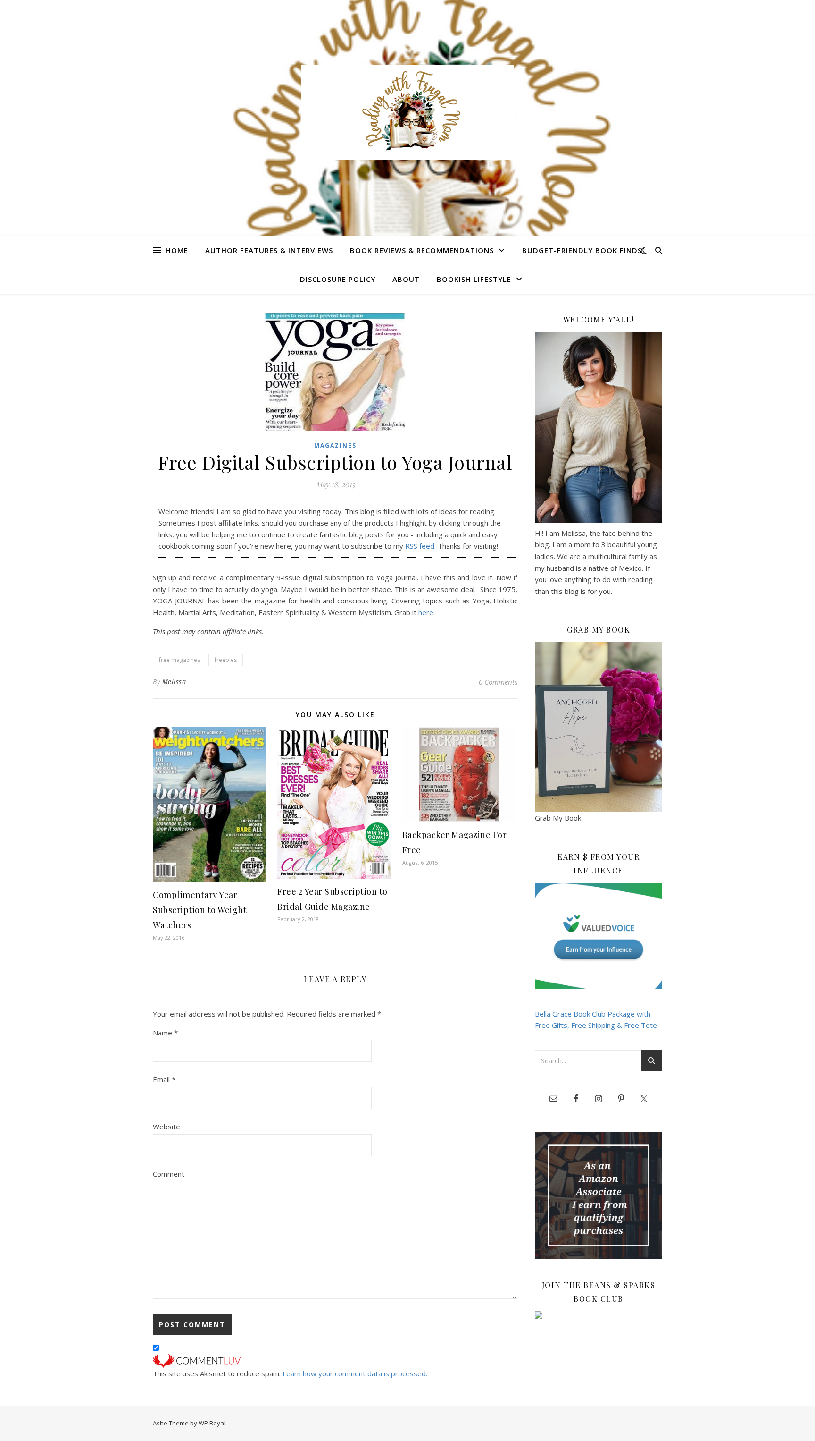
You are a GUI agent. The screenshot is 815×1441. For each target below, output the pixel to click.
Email (164, 1079)
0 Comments (498, 682)
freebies (226, 660)
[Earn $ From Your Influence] (598, 936)
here (425, 612)
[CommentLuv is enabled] (335, 1361)
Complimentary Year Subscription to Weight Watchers (200, 910)
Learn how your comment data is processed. (355, 1373)
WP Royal (212, 1423)
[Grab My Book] (598, 727)
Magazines (335, 445)
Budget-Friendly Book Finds (582, 250)
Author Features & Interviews (269, 250)
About (406, 279)
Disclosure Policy (337, 279)
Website (166, 1126)
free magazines (179, 660)
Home (177, 250)
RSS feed (419, 546)
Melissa (174, 681)
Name (165, 1032)
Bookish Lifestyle (474, 279)
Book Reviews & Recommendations (422, 250)
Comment (168, 1173)
